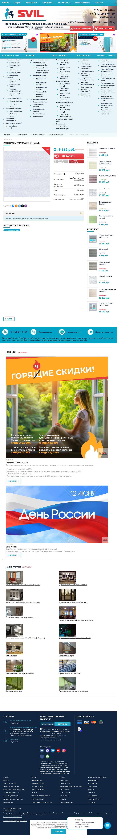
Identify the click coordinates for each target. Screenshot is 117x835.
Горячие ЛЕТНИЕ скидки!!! (17, 462)
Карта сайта (92, 793)
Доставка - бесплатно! (11, 786)
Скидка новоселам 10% (11, 793)
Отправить (62, 724)
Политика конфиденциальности (15, 821)
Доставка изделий (38, 783)
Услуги (34, 777)
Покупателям (8, 802)
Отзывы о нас (92, 783)
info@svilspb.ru (107, 17)
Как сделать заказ (66, 783)
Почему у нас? (92, 780)
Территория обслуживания (41, 796)
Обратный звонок (38, 799)
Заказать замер (93, 786)
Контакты (91, 802)
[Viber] (25, 206)
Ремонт (34, 793)
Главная (6, 777)
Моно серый (103, 249)
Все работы (26, 567)
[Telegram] (19, 206)
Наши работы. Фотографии (97, 777)
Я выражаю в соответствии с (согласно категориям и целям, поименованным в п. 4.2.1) (55, 734)
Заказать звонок (106, 28)
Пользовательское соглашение (12, 817)
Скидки (6, 780)
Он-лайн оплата (65, 793)
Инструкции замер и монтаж (42, 802)
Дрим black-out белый (107, 148)
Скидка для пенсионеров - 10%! (14, 789)
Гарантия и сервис (38, 789)
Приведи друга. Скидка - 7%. (13, 799)
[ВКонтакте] (13, 206)
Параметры (10, 213)
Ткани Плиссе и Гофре (56, 134)
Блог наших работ (94, 799)
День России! (11, 547)
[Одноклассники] (16, 206)
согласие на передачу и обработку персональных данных (54, 730)
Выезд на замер (37, 780)
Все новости (22, 352)
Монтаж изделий (37, 786)
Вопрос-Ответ (64, 780)
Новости (63, 799)
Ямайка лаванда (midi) (107, 175)
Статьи (62, 777)
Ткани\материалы (39, 134)
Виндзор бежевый (105, 276)
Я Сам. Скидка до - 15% (11, 796)
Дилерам (91, 789)
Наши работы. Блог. (66, 802)
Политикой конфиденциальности (50, 734)
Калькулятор (64, 789)
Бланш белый (104, 189)
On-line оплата (93, 796)
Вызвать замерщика (82, 28)
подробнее (12, 481)
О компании (64, 796)
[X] (22, 206)
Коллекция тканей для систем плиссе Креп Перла (30, 218)
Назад (9, 319)
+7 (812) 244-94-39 (102, 13)
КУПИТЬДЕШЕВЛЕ (61, 161)
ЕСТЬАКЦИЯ (76, 161)
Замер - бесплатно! (9, 783)
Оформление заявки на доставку (71, 786)
